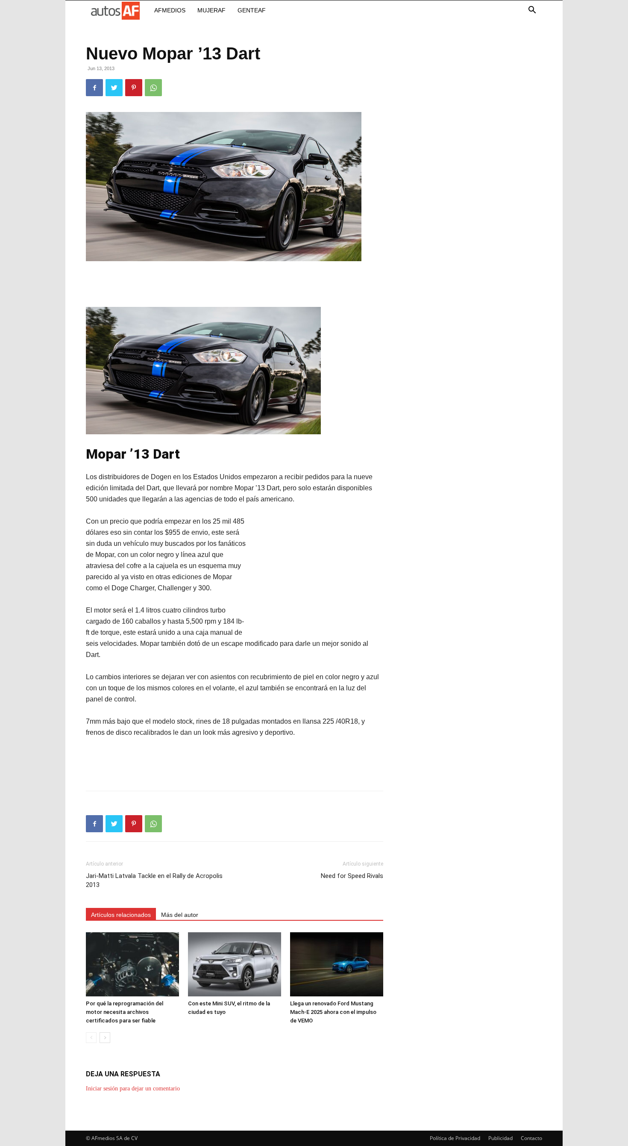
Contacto (531, 1138)
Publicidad (500, 1138)
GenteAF (252, 10)
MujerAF (211, 10)
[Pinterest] (133, 87)
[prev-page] (91, 1037)
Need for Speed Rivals (352, 876)
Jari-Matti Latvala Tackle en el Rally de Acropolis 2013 (154, 880)
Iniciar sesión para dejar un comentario (133, 1088)
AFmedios (169, 10)
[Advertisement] (235, 285)
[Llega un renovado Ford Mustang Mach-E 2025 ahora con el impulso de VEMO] (336, 964)
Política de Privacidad (455, 1138)
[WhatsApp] (153, 87)
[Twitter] (114, 87)
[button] (532, 11)
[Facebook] (94, 87)
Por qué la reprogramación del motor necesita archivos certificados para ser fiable (124, 1012)
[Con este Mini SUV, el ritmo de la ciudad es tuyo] (234, 964)
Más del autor (179, 914)
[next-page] (105, 1037)
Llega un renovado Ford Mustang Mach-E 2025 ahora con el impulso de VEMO (333, 1012)
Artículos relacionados (121, 914)
